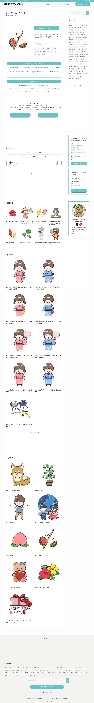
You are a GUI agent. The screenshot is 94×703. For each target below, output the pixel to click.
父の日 (77, 34)
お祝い (71, 32)
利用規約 (29, 85)
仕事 (83, 30)
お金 (82, 76)
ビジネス (77, 25)
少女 (71, 39)
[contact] (89, 1)
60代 (83, 34)
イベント (72, 73)
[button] (11, 156)
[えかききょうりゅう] (13, 4)
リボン (82, 27)
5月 (70, 66)
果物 (48, 51)
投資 (76, 71)
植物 (77, 68)
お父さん (83, 56)
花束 (77, 54)
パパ (83, 68)
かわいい (85, 25)
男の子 (71, 30)
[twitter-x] (86, 1)
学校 (77, 47)
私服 (78, 49)
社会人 (71, 44)
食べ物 (11, 15)
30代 (87, 61)
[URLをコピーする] (56, 156)
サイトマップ (65, 698)
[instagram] (88, 1)
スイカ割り (54, 48)
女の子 (77, 78)
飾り (71, 54)
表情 (76, 66)
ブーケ (86, 42)
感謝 (71, 59)
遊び (35, 54)
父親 (77, 61)
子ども (76, 76)
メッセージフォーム (40, 88)
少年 (83, 51)
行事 (77, 64)
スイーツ (72, 49)
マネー (85, 73)
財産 (71, 34)
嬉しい (71, 51)
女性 (79, 73)
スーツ (84, 49)
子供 (87, 54)
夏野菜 (44, 51)
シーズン (43, 48)
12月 (77, 27)
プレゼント (78, 39)
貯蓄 (85, 44)
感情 (82, 32)
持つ (81, 71)
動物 (71, 25)
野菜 (39, 54)
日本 (85, 37)
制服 (71, 56)
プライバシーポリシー (36, 85)
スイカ (48, 48)
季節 (8, 15)
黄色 (71, 64)
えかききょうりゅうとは (31, 698)
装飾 (71, 78)
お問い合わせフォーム (31, 109)
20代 (77, 59)
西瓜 (55, 51)
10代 (78, 51)
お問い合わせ (57, 698)
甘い (77, 30)
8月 (38, 48)
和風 (77, 56)
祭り (71, 27)
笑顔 (71, 47)
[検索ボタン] (72, 4)
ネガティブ (72, 42)
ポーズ (71, 37)
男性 (83, 47)
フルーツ (36, 51)
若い (71, 61)
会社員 (71, 68)
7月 (35, 48)
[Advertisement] (34, 132)
